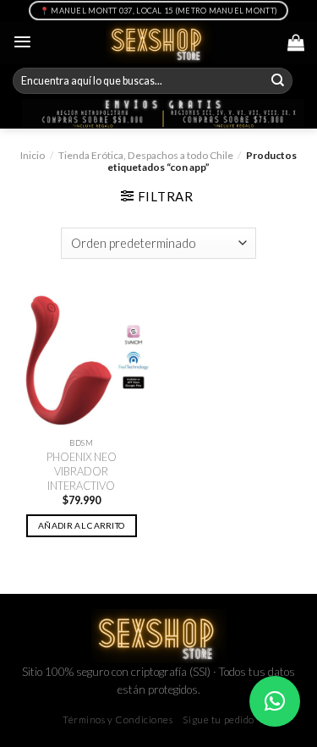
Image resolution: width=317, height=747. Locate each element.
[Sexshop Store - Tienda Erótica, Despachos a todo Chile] (158, 42)
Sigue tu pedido (218, 719)
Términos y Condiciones (118, 719)
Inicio (32, 155)
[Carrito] (295, 42)
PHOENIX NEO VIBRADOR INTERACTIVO (81, 471)
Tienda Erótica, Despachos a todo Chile (145, 155)
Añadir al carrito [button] (81, 525)
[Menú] (22, 42)
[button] (274, 701)
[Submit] (278, 81)
